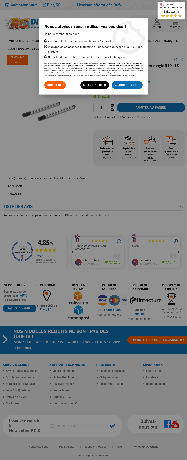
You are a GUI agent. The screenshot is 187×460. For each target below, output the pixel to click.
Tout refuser (96, 85)
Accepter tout (129, 85)
